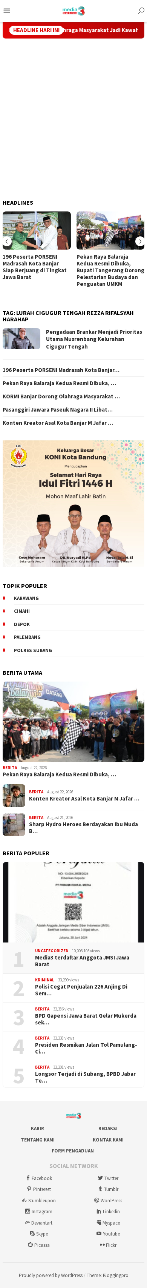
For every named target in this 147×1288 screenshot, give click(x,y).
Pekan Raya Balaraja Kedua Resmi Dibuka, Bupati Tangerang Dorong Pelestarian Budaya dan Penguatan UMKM (110, 270)
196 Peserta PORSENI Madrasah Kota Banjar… (61, 370)
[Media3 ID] (74, 10)
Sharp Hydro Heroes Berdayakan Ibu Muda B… (83, 828)
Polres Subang (33, 650)
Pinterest (42, 1189)
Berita (10, 767)
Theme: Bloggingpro (108, 1275)
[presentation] (7, 241)
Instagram (42, 1211)
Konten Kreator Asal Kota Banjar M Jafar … (58, 423)
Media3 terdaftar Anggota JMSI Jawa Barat (82, 961)
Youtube (111, 1234)
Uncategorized (51, 950)
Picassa (42, 1245)
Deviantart (41, 1223)
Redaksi (108, 1128)
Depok (22, 624)
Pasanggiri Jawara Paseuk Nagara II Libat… (58, 409)
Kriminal (44, 980)
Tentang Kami (38, 1140)
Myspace (111, 1223)
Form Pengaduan (73, 1151)
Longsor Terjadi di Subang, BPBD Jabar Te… (85, 1077)
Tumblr (111, 1189)
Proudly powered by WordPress (51, 1275)
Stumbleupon (42, 1200)
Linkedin (111, 1211)
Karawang (26, 598)
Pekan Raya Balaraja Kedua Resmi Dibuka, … (59, 383)
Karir (37, 1128)
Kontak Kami (108, 1140)
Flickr (111, 1245)
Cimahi (22, 611)
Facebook (42, 1178)
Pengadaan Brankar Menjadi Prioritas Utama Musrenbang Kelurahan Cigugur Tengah (94, 339)
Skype (42, 1234)
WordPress (111, 1200)
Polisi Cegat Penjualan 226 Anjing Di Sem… (81, 990)
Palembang (27, 637)
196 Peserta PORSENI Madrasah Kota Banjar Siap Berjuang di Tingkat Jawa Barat (35, 267)
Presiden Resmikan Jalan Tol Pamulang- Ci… (86, 1048)
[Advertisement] (73, 119)
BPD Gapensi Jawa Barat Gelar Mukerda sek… (85, 1019)
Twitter (111, 1178)
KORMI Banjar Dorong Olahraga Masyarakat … (61, 396)
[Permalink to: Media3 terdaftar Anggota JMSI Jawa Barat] (73, 902)
